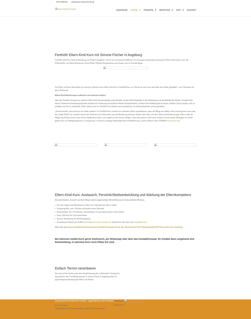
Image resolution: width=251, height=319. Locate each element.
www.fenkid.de (173, 121)
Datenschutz (119, 305)
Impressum (118, 301)
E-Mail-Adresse (135, 273)
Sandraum (121, 10)
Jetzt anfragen (140, 285)
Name (131, 268)
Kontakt (191, 10)
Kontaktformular (140, 222)
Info (178, 10)
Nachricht (133, 281)
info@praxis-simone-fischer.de (98, 222)
